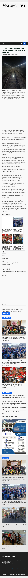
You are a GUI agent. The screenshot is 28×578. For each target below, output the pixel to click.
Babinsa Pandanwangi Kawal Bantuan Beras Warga (14, 537)
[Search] (21, 43)
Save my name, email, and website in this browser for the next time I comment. (13, 310)
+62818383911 (8, 562)
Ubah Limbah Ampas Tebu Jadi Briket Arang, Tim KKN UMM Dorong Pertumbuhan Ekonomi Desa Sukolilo (14, 328)
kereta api (16, 251)
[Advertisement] (14, 25)
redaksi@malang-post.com (9, 563)
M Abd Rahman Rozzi (6, 54)
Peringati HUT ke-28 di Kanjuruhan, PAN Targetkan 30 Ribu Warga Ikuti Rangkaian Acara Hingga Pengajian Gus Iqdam (14, 351)
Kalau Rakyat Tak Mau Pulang (9, 416)
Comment (4, 275)
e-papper (24, 43)
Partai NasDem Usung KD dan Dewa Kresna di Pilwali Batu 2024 (13, 263)
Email (3, 299)
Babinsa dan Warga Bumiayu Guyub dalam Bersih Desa (14, 515)
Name (3, 293)
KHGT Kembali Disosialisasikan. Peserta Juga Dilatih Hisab (13, 257)
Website (4, 304)
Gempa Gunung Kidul (9, 251)
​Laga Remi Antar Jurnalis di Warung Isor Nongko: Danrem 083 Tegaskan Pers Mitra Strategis (14, 375)
